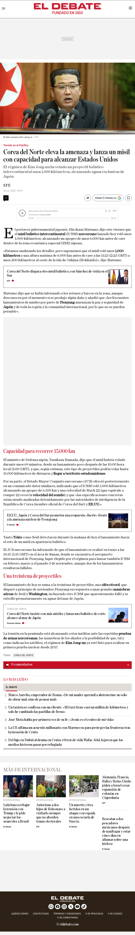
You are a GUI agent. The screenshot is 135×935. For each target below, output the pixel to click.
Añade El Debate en (105, 197)
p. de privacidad (94, 913)
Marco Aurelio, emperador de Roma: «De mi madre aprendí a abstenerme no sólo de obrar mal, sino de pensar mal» (67, 697)
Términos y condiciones (67, 913)
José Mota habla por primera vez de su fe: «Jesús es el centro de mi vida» (61, 720)
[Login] (130, 8)
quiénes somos (19, 913)
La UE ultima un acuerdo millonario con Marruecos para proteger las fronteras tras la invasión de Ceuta (69, 730)
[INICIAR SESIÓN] (130, 8)
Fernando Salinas (14, 623)
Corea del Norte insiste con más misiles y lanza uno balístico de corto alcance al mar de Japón (56, 616)
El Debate (11, 525)
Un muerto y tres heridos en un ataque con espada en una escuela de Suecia (82, 813)
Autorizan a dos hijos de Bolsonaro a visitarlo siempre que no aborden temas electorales (50, 813)
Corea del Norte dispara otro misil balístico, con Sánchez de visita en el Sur (57, 273)
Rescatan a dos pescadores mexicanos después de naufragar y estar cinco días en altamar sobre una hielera (116, 831)
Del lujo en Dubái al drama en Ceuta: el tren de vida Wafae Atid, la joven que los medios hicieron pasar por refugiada (65, 742)
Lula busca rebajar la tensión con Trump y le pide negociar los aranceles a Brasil (16, 813)
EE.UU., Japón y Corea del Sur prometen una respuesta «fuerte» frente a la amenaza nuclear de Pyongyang (57, 517)
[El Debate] (67, 6)
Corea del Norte (23, 655)
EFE (6, 185)
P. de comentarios (67, 917)
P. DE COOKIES (115, 913)
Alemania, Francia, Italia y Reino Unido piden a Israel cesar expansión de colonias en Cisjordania (116, 787)
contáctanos (41, 913)
